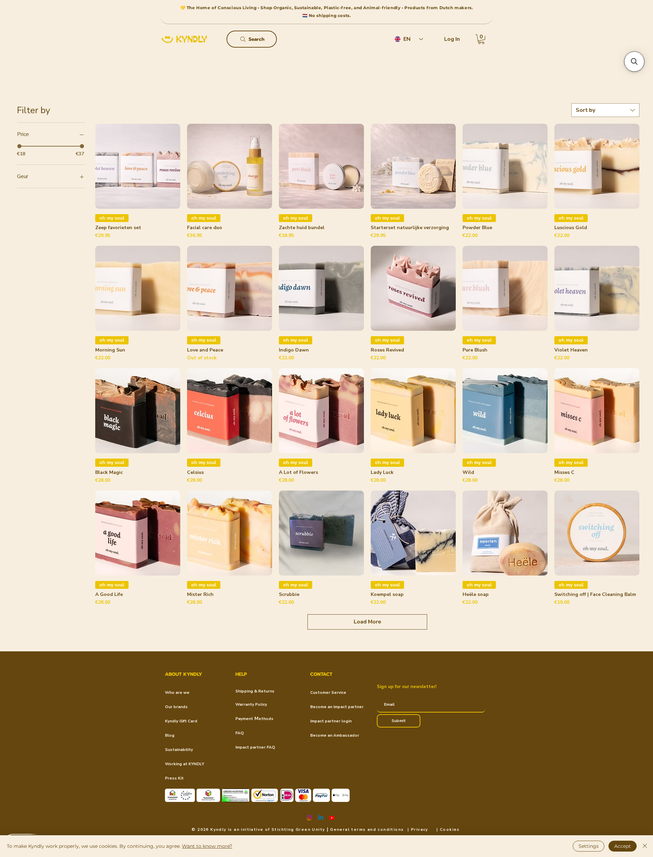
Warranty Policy (251, 704)
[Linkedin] (320, 818)
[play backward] (173, 795)
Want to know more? (207, 846)
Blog (169, 735)
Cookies (450, 829)
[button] (481, 39)
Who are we (177, 692)
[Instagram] (309, 818)
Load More (367, 621)
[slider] (19, 146)
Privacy (419, 829)
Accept (622, 846)
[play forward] (343, 795)
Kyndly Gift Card (181, 721)
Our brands (176, 706)
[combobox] (605, 110)
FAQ (239, 733)
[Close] (645, 846)
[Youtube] (332, 818)
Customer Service (328, 692)
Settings (589, 846)
